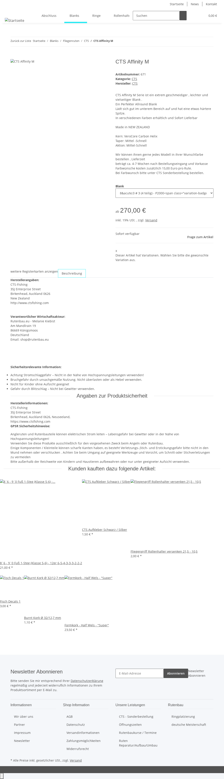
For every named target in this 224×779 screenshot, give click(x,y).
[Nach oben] (2, 776)
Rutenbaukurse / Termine (138, 733)
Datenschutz (75, 725)
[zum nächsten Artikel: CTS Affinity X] (124, 41)
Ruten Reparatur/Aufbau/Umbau (138, 743)
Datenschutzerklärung (87, 681)
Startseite (177, 4)
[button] (193, 15)
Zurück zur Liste (20, 41)
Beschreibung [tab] (72, 273)
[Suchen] (183, 15)
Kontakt (211, 4)
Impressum (22, 733)
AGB (69, 716)
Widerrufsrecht (77, 749)
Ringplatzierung (183, 716)
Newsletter (22, 741)
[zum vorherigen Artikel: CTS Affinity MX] (116, 41)
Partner (19, 725)
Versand (151, 220)
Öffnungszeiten (130, 725)
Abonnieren (176, 673)
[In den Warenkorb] (14, 56)
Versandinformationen (83, 733)
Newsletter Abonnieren (196, 673)
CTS (134, 79)
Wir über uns (23, 716)
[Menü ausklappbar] (9, 11)
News (195, 4)
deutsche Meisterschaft (189, 725)
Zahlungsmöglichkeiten (83, 741)
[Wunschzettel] (200, 15)
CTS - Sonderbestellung (136, 716)
